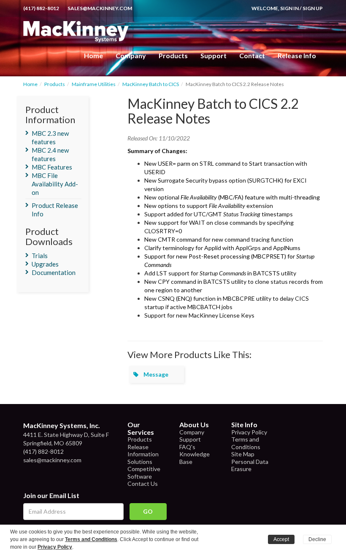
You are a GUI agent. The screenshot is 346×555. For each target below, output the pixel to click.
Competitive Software (143, 472)
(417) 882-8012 (41, 8)
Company (131, 55)
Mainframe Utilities (94, 84)
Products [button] (173, 55)
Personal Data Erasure (249, 465)
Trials (40, 255)
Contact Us (142, 483)
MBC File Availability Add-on (55, 184)
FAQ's (187, 446)
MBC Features (52, 167)
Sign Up (313, 8)
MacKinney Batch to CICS (150, 84)
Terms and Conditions (245, 443)
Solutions (139, 461)
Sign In (289, 8)
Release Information (143, 450)
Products (54, 84)
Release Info (297, 55)
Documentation (54, 272)
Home (93, 55)
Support (213, 55)
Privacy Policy (249, 432)
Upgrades (45, 264)
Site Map (242, 454)
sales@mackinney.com (100, 8)
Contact (252, 55)
